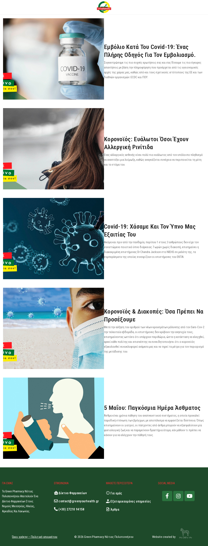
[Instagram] (178, 496)
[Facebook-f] (167, 496)
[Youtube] (189, 496)
